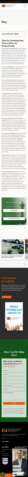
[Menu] (25, 5)
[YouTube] (7, 441)
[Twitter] (3, 441)
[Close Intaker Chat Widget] (27, 447)
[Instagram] (8, 441)
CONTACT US (7, 475)
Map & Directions (5, 455)
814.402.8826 (14, 1)
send (14, 403)
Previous (3, 264)
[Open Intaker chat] (14, 476)
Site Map (4, 435)
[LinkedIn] (5, 441)
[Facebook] (2, 441)
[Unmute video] (19, 459)
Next (25, 264)
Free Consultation (14, 218)
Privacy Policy (9, 435)
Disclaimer (15, 435)
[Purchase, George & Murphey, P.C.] (9, 6)
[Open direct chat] (25, 447)
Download (6, 297)
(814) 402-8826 (5, 453)
